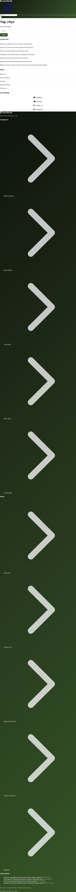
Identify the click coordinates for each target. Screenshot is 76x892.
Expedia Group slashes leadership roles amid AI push (16, 61)
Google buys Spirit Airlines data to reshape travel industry (17, 54)
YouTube (39, 101)
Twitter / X (39, 105)
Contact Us (3, 88)
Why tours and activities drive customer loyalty (14, 51)
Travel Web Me (6, 1)
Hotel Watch (8, 6)
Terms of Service (5, 77)
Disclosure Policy (5, 84)
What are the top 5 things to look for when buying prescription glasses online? (23, 65)
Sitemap (2, 81)
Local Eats (7, 12)
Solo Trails (7, 8)
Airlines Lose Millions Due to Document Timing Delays (16, 44)
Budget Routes (9, 4)
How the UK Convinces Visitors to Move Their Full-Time (16, 47)
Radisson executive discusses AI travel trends (14, 58)
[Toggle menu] (0, 17)
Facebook (39, 97)
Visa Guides (8, 10)
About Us (3, 74)
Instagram (39, 109)
